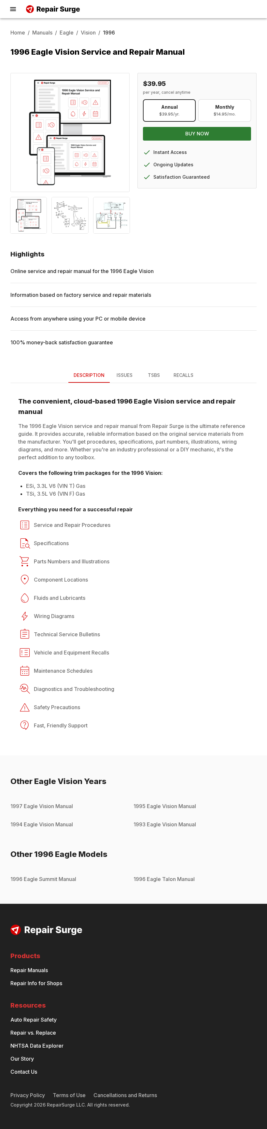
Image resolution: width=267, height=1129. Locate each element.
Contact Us (23, 1071)
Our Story (22, 1058)
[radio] (169, 110)
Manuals (42, 32)
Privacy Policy (27, 1095)
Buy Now (197, 134)
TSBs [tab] (154, 375)
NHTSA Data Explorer (36, 1045)
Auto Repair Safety (33, 1019)
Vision (88, 32)
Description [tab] (89, 375)
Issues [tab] (125, 375)
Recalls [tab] (183, 375)
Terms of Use (69, 1095)
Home (17, 32)
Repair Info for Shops (36, 983)
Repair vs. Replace (33, 1032)
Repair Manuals (29, 970)
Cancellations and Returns (125, 1095)
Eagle (67, 32)
